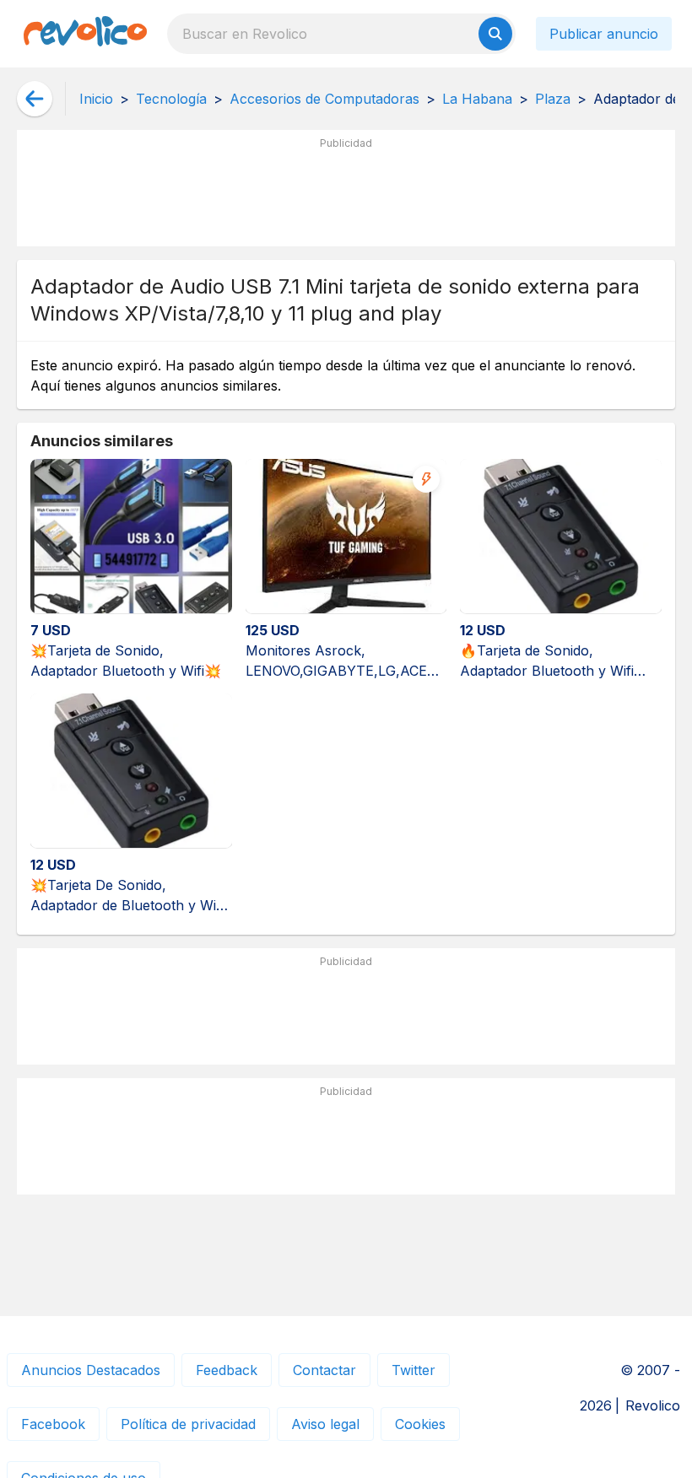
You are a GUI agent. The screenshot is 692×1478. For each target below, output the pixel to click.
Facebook (53, 1424)
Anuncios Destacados (90, 1370)
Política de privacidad (188, 1424)
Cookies (420, 1424)
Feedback (226, 1370)
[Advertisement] (346, 195)
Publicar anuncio (603, 33)
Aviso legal (325, 1424)
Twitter (413, 1370)
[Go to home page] (85, 33)
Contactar (324, 1370)
